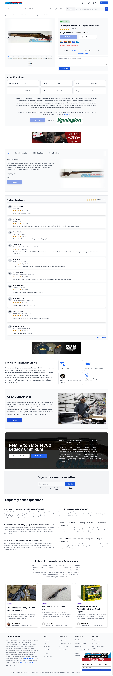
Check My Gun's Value (56, 9)
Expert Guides (43, 9)
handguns (44, 512)
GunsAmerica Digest (26, 662)
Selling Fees (78, 646)
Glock (7, 516)
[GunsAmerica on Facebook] (7, 665)
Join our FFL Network (82, 650)
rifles (49, 512)
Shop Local (18, 9)
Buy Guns (14, 420)
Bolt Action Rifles (26, 15)
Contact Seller (65, 68)
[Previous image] (8, 37)
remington (37, 15)
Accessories (48, 656)
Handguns (47, 640)
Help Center (96, 640)
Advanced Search (65, 643)
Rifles (45, 643)
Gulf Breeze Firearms (78, 51)
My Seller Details (80, 643)
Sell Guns (104, 3)
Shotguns (47, 646)
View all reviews (101, 337)
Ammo (46, 653)
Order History (63, 646)
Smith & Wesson (22, 516)
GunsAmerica (13, 636)
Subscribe (70, 484)
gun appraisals (28, 658)
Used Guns (47, 650)
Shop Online (8, 9)
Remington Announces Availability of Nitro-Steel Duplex (88, 609)
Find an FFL (63, 650)
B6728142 (45, 15)
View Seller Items (83, 53)
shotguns (6, 514)
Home (8, 15)
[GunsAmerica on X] (10, 665)
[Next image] (51, 37)
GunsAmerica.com (24, 672)
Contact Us (95, 643)
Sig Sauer (13, 516)
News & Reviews (30, 9)
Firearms (15, 15)
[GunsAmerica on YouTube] (14, 665)
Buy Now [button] (69, 36)
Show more (67, 114)
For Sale (69, 9)
